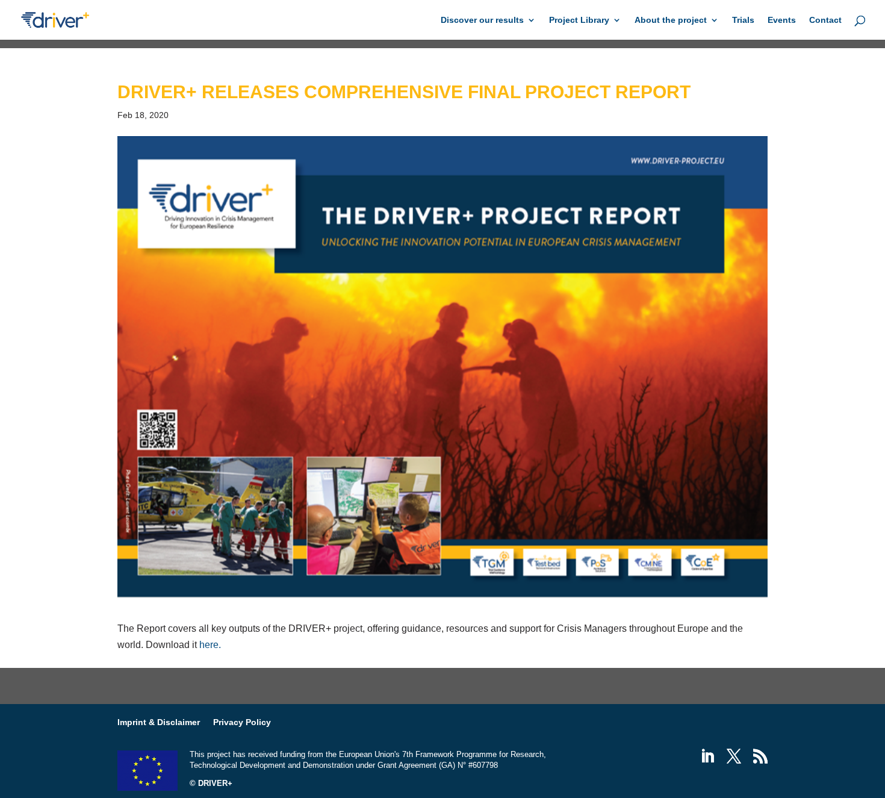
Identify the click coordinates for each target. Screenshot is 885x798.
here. (210, 645)
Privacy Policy (242, 722)
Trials (743, 20)
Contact (825, 20)
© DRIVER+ (211, 783)
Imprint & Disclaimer (158, 722)
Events (782, 20)
